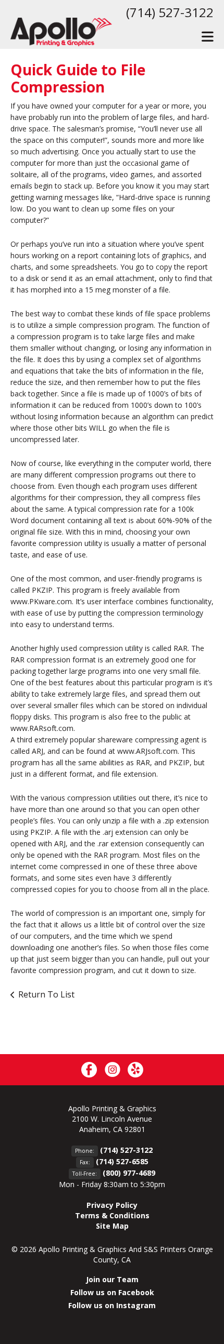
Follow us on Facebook (112, 1292)
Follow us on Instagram (112, 1305)
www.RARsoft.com (41, 728)
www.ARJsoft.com (147, 751)
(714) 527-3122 (170, 12)
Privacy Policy (112, 1205)
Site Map (112, 1226)
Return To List (46, 994)
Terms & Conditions (112, 1215)
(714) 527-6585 (122, 1161)
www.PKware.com (41, 601)
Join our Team (112, 1279)
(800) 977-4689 (129, 1173)
